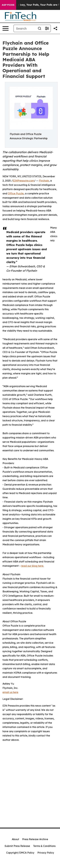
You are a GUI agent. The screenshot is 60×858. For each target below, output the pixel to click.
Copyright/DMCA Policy (20, 852)
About (15, 839)
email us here (10, 692)
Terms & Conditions (44, 845)
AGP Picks (8, 5)
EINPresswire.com (23, 180)
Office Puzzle (16, 193)
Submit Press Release (17, 845)
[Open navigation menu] (5, 28)
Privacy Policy (45, 852)
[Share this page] (55, 28)
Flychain (44, 180)
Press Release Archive (35, 839)
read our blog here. (32, 565)
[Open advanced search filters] (47, 28)
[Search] (39, 28)
